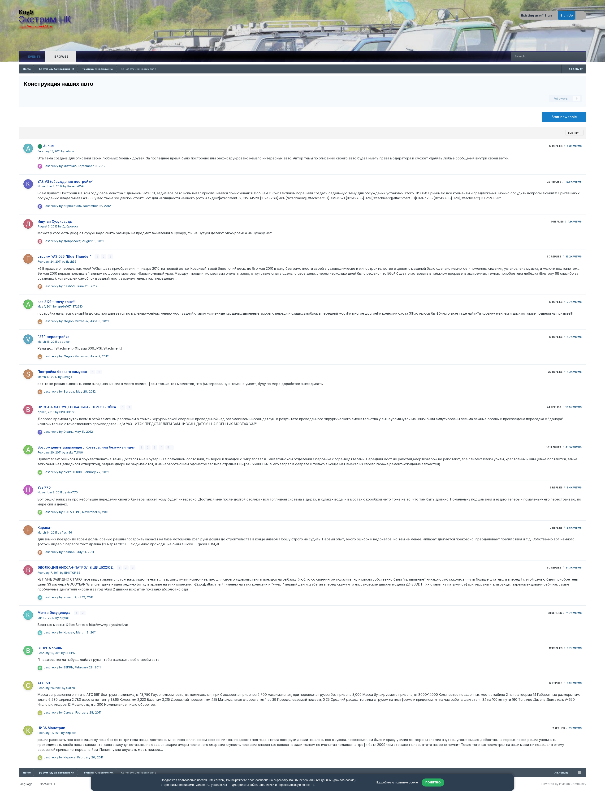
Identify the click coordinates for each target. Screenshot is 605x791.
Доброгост (70, 226)
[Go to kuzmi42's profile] (40, 166)
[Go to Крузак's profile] (28, 615)
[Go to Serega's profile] (28, 374)
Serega (67, 377)
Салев (70, 688)
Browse (61, 56)
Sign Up (566, 15)
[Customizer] (581, 15)
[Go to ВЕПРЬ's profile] (28, 650)
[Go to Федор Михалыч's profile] (40, 321)
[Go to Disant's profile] (40, 432)
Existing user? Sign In (538, 15)
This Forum (563, 56)
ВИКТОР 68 (67, 412)
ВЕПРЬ (70, 653)
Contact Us (47, 784)
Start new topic (564, 117)
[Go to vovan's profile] (28, 339)
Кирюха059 (75, 186)
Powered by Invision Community (563, 784)
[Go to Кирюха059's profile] (28, 184)
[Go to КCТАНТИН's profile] (40, 512)
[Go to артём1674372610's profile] (28, 304)
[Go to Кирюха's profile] (28, 730)
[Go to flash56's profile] (28, 259)
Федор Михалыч (76, 321)
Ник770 (72, 492)
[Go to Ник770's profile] (28, 490)
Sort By (573, 132)
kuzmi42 (70, 166)
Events (34, 56)
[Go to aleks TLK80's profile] (28, 449)
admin (69, 151)
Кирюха (70, 733)
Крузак (64, 618)
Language (26, 784)
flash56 (71, 261)
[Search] (582, 56)
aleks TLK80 (74, 452)
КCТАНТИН (72, 512)
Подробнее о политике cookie (397, 782)
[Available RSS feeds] (579, 772)
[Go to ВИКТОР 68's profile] (28, 409)
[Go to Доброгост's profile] (28, 224)
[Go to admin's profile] (28, 148)
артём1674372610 (70, 306)
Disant (68, 431)
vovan (66, 341)
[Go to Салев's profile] (28, 685)
